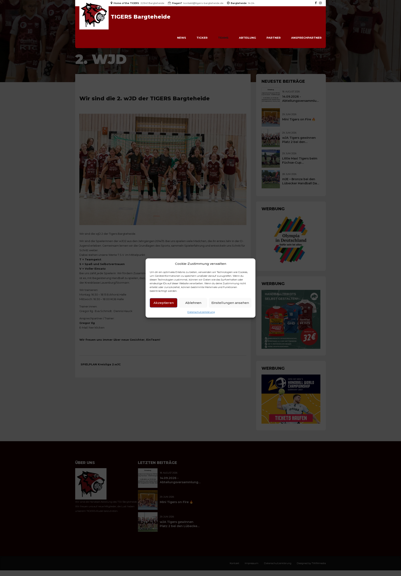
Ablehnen (193, 303)
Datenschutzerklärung (201, 312)
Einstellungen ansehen (230, 303)
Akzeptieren (164, 303)
